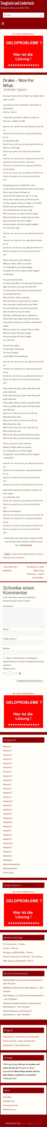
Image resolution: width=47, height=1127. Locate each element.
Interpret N (7, 805)
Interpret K (7, 793)
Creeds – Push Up (10, 948)
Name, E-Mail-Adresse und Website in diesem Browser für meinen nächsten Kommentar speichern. (23, 661)
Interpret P (7, 814)
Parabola (25, 1123)
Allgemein (7, 746)
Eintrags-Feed (9, 1101)
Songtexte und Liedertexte (17, 3)
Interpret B (7, 755)
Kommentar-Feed (10, 1105)
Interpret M (7, 801)
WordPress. (36, 1123)
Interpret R (7, 822)
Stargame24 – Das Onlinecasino (16, 1045)
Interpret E (7, 767)
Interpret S (7, 826)
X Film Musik (8, 873)
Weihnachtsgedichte (11, 864)
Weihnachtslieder (10, 868)
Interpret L (7, 797)
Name (6, 629)
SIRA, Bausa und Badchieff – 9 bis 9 (18, 961)
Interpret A (7, 751)
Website (6, 648)
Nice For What (22, 554)
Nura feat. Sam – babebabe (11, 568)
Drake (14, 554)
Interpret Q (7, 818)
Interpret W (7, 843)
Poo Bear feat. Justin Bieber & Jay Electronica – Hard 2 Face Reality (35, 572)
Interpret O (7, 810)
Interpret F (7, 772)
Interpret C (7, 759)
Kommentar (8, 606)
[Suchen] (41, 15)
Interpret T (7, 831)
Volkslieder (7, 860)
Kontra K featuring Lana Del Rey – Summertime (22, 957)
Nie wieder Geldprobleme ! (24, 34)
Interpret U (7, 835)
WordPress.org (9, 1109)
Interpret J (7, 788)
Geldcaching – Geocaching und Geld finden (21, 1037)
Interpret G (7, 776)
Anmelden (7, 1097)
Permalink (20, 558)
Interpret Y (7, 852)
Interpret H (7, 780)
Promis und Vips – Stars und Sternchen (19, 1041)
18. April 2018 (9, 90)
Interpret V (7, 839)
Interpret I (7, 784)
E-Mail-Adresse (10, 639)
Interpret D (22, 90)
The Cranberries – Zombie (14, 944)
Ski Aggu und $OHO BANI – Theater (18, 952)
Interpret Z (7, 856)
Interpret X (7, 847)
